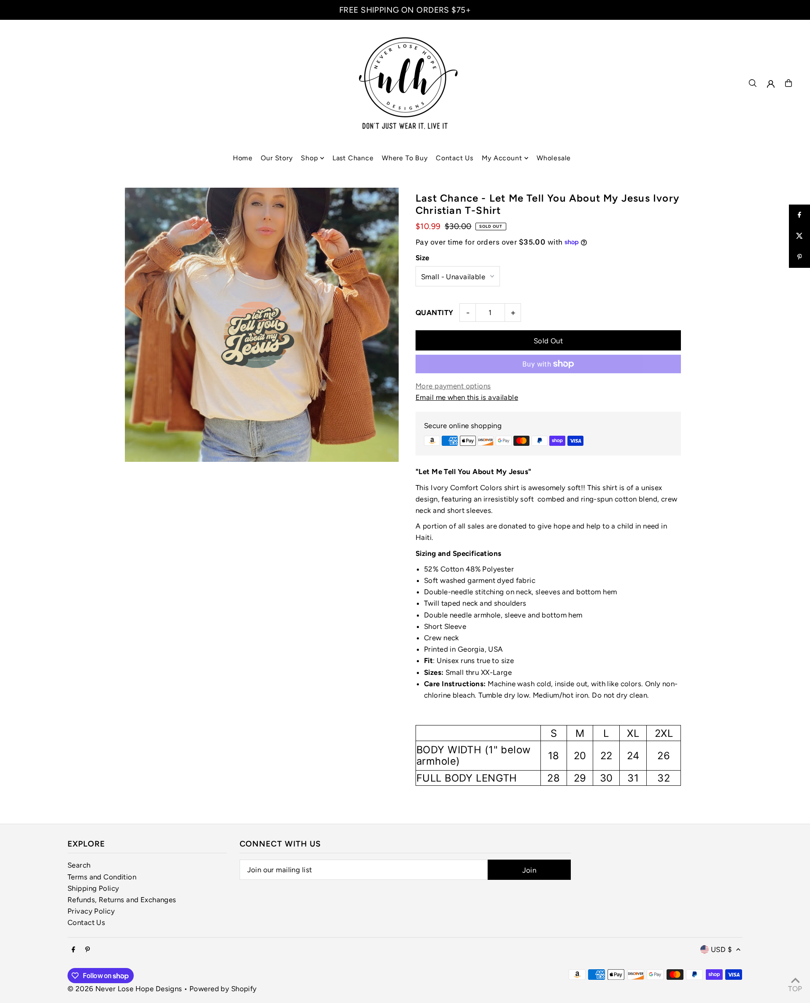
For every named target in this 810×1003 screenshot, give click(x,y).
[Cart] (788, 83)
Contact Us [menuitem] (454, 158)
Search (79, 865)
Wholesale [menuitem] (554, 158)
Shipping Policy (93, 888)
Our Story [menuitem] (276, 158)
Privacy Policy (91, 911)
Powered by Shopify (223, 988)
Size (422, 257)
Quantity (434, 312)
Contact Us (86, 922)
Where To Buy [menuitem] (405, 158)
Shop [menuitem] (309, 158)
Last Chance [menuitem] (353, 158)
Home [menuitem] (243, 158)
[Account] (771, 84)
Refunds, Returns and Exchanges (122, 899)
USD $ (721, 949)
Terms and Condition (102, 877)
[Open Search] (752, 83)
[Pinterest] (87, 950)
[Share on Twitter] (799, 236)
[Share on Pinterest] (799, 257)
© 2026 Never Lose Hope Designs (125, 988)
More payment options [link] (453, 386)
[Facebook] (73, 950)
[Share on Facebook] (799, 215)
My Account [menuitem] (502, 158)
